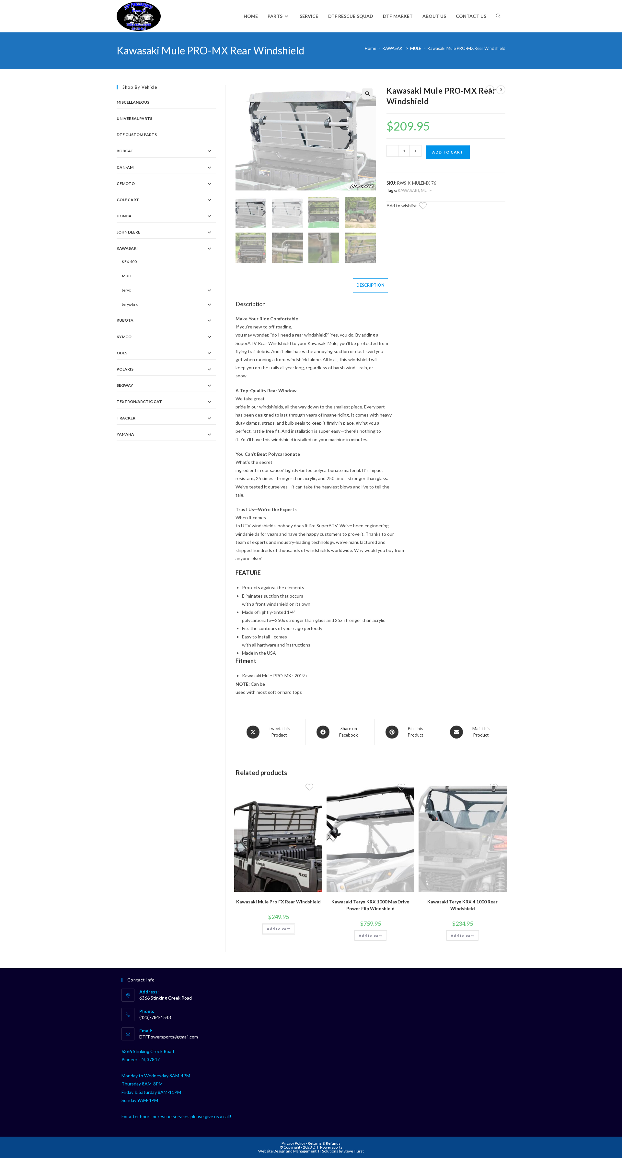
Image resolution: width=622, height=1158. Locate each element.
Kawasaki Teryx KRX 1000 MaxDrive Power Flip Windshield (370, 905)
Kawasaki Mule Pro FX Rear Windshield (278, 901)
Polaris (125, 369)
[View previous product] (489, 89)
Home (370, 48)
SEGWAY (125, 385)
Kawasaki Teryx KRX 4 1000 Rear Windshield (462, 905)
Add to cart (447, 152)
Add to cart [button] (278, 928)
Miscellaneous (133, 102)
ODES (122, 352)
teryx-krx (130, 304)
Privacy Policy (294, 1143)
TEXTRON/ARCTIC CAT (139, 401)
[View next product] (500, 89)
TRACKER (126, 418)
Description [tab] (370, 285)
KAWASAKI (393, 48)
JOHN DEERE (128, 232)
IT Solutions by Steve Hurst (341, 1151)
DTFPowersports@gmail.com (168, 1036)
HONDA (124, 215)
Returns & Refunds (324, 1143)
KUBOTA (125, 320)
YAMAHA (125, 434)
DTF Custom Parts (137, 134)
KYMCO (124, 336)
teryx (126, 290)
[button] (367, 93)
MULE (415, 48)
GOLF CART (128, 199)
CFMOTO (126, 183)
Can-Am (125, 167)
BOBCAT (125, 150)
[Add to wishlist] (427, 207)
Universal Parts (134, 118)
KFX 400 (129, 261)
